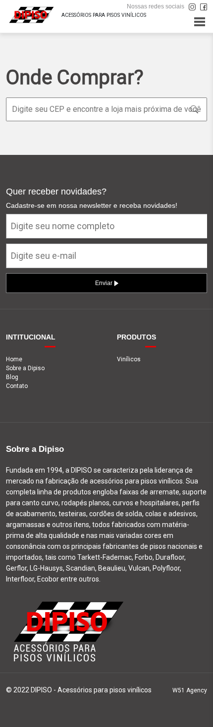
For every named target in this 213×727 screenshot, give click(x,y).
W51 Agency (189, 690)
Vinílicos (129, 359)
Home (14, 359)
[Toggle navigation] (199, 21)
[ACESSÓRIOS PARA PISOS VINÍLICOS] (30, 13)
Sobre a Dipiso (25, 368)
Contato (17, 386)
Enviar (104, 283)
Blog (12, 377)
